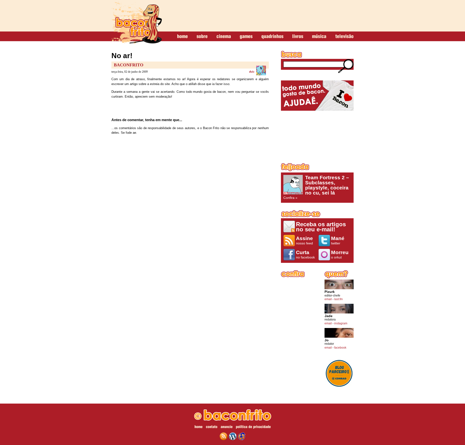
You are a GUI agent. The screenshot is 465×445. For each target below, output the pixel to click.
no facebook (305, 254)
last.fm (338, 299)
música (319, 36)
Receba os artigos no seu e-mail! (321, 226)
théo (251, 71)
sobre (202, 36)
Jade (329, 316)
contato (211, 427)
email (328, 299)
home (182, 36)
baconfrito (136, 22)
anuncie (226, 427)
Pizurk (330, 292)
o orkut (340, 254)
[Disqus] (190, 202)
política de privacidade (253, 427)
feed (223, 436)
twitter (337, 240)
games (246, 36)
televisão (344, 36)
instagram (340, 323)
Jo (327, 340)
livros (297, 36)
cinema (224, 36)
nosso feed (304, 240)
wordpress (233, 436)
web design (241, 436)
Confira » (316, 187)
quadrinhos (272, 36)
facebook (340, 347)
